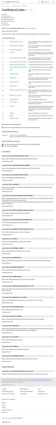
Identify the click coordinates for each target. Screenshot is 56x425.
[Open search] (39, 2)
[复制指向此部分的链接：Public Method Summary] (19, 132)
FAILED (11, 69)
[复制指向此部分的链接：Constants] (11, 152)
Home (3, 6)
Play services (14, 2)
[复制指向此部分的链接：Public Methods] (15, 367)
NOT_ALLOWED (13, 102)
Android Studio (41, 391)
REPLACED (12, 106)
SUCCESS (12, 113)
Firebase (4, 407)
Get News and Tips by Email (8, 393)
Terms (3, 418)
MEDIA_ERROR (13, 86)
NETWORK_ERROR (14, 99)
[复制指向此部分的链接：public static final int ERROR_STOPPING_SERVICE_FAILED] (34, 229)
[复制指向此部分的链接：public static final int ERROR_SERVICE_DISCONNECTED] (33, 220)
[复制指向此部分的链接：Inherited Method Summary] (21, 141)
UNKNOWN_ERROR (14, 118)
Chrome (3, 405)
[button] (21, 127)
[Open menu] (2, 1)
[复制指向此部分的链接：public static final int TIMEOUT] (20, 346)
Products (8, 6)
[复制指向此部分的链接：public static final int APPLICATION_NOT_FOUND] (30, 156)
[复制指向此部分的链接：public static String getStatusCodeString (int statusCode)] (34, 371)
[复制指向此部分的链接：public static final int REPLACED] (20, 326)
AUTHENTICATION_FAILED (16, 49)
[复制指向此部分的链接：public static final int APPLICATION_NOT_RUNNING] (31, 165)
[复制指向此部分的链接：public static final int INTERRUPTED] (22, 258)
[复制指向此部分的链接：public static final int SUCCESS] (20, 337)
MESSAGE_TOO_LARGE (15, 95)
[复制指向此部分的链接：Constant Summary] (16, 38)
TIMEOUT (12, 115)
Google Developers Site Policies (41, 380)
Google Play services (16, 6)
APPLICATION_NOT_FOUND (16, 41)
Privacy (7, 418)
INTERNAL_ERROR (14, 73)
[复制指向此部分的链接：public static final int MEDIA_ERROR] (22, 277)
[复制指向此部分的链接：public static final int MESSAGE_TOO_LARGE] (27, 297)
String (6, 135)
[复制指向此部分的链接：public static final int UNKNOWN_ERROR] (24, 356)
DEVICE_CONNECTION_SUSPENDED (18, 58)
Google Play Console (42, 393)
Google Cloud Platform (7, 410)
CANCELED (12, 52)
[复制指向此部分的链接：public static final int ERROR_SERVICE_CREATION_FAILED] (34, 210)
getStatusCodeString (14, 135)
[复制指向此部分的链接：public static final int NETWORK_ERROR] (24, 307)
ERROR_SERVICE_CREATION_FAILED (18, 62)
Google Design (23, 393)
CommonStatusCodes (30, 28)
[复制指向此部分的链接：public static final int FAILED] (18, 239)
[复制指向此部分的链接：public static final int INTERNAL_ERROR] (24, 248)
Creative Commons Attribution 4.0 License (41, 379)
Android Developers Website (26, 391)
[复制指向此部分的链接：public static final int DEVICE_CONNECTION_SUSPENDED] (34, 195)
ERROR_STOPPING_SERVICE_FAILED (18, 67)
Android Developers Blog (7, 391)
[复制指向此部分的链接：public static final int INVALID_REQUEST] (24, 267)
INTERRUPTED (13, 77)
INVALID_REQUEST (14, 82)
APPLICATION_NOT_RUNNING (16, 45)
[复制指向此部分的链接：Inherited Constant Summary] (22, 124)
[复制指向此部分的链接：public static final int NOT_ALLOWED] (23, 316)
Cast (14, 34)
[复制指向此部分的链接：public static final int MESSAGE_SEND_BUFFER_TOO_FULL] (35, 286)
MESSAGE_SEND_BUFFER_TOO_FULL (18, 90)
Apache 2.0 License (22, 380)
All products (4, 412)
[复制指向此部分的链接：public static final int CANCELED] (20, 184)
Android (3, 403)
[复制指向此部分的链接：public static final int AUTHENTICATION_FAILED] (29, 175)
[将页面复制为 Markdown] (31, 10)
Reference (25, 6)
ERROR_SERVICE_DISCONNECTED (17, 64)
